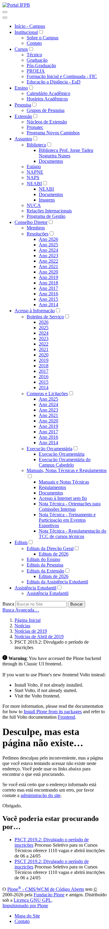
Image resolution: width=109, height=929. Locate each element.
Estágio (34, 166)
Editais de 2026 (53, 553)
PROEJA (36, 71)
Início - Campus (30, 26)
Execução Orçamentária (49, 448)
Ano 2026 (48, 239)
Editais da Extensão (45, 570)
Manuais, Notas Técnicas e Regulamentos (67, 470)
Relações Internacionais (49, 210)
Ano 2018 (48, 282)
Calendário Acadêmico (48, 93)
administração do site (41, 795)
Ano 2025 (48, 244)
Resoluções (37, 233)
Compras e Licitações (47, 393)
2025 (43, 327)
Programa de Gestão (46, 216)
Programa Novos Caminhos (53, 132)
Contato (34, 43)
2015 (43, 382)
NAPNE (35, 172)
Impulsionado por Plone (25, 905)
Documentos (51, 161)
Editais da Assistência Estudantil (57, 581)
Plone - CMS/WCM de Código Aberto (45, 889)
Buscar (76, 604)
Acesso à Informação (35, 310)
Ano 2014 (48, 304)
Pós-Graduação (41, 65)
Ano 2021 (48, 266)
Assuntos (23, 138)
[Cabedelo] (16, 5)
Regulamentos (52, 487)
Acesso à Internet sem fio (63, 498)
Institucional (26, 32)
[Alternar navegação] (4, 12)
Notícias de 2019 (31, 631)
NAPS (33, 177)
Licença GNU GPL (32, 900)
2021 (43, 349)
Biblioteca (36, 144)
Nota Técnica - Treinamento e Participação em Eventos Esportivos (67, 520)
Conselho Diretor (31, 222)
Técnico (34, 54)
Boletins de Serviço (45, 316)
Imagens (47, 199)
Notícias (22, 625)
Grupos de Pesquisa (45, 110)
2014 (43, 387)
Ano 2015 (48, 299)
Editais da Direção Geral (50, 548)
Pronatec (35, 127)
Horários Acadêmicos (47, 98)
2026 (43, 322)
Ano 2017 (48, 288)
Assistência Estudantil (35, 587)
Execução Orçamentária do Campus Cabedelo (65, 462)
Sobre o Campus (42, 37)
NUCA (34, 205)
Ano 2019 (48, 277)
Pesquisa (23, 104)
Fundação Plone (49, 894)
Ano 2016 (48, 293)
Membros (36, 227)
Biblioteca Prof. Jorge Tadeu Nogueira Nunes (66, 153)
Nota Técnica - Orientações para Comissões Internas (70, 506)
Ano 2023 (48, 255)
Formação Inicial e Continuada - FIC (62, 76)
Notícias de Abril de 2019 (39, 636)
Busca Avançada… (20, 609)
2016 (43, 376)
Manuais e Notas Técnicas (64, 481)
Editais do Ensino (43, 559)
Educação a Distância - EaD (54, 81)
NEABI (34, 183)
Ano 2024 (48, 250)
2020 (43, 354)
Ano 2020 (48, 271)
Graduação (37, 60)
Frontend (66, 717)
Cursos (21, 49)
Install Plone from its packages (53, 711)
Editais (21, 542)
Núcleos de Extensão (47, 121)
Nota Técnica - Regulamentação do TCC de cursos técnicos (72, 533)
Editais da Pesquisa (45, 564)
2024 (43, 333)
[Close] (4, 17)
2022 (43, 343)
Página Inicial (28, 620)
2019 (43, 360)
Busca (8, 603)
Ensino (21, 87)
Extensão (23, 116)
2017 (43, 371)
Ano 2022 (48, 261)
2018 (43, 365)
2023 (43, 338)
